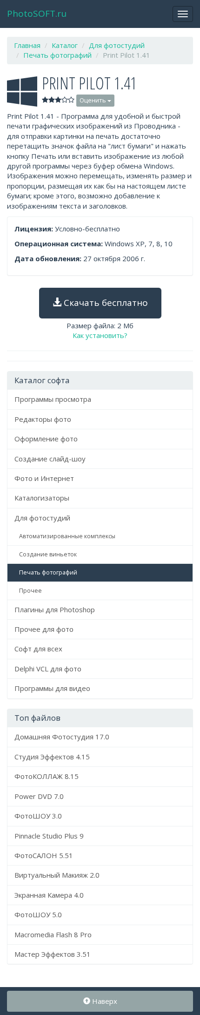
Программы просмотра (52, 399)
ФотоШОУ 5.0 (38, 914)
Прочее (30, 591)
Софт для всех (38, 648)
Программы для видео (52, 688)
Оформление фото (46, 438)
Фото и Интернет (44, 478)
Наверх (103, 1001)
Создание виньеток (48, 554)
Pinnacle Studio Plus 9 (49, 835)
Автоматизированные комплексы (67, 536)
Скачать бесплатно (104, 303)
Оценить (93, 100)
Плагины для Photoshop (54, 609)
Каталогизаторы (41, 497)
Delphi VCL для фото (47, 668)
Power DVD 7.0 (39, 796)
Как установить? (100, 335)
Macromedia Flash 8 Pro (53, 934)
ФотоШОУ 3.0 (38, 815)
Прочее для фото (43, 629)
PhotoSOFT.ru (37, 13)
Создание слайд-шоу (50, 458)
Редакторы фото (42, 419)
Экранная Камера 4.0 (49, 895)
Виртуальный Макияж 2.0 (57, 875)
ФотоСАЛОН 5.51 (43, 855)
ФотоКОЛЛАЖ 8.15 (46, 776)
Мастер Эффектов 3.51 (52, 954)
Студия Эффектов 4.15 (52, 756)
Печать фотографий (48, 572)
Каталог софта (42, 380)
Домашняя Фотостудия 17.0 (61, 736)
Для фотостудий (42, 517)
